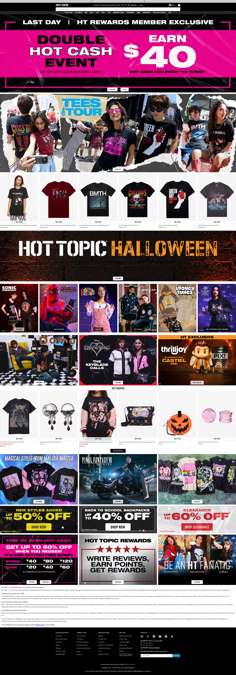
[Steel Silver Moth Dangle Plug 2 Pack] (59, 415)
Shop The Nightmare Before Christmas (217, 329)
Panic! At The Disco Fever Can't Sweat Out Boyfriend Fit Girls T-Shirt (58, 225)
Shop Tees (118, 169)
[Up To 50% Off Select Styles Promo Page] (39, 519)
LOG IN (124, 89)
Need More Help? (60, 654)
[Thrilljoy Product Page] (197, 360)
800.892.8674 (138, 671)
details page (40, 625)
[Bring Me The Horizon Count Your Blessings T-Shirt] (98, 199)
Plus (97, 13)
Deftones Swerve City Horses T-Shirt (208, 225)
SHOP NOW (112, 89)
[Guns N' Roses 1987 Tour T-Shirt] (138, 199)
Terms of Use (123, 645)
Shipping (58, 648)
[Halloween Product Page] (118, 256)
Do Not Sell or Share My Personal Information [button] (126, 654)
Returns (58, 645)
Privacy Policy (123, 639)
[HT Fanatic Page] (197, 560)
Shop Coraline (138, 329)
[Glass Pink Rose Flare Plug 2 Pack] (217, 415)
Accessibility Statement (126, 648)
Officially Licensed (103, 654)
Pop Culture (68, 13)
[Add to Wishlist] (36, 175)
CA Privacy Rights (124, 642)
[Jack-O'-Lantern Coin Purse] (177, 415)
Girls (91, 13)
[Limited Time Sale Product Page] (118, 53)
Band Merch (146, 13)
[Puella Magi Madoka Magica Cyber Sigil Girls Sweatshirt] (98, 415)
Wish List (79, 654)
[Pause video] (160, 383)
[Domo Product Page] (39, 360)
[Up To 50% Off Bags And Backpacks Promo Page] (118, 519)
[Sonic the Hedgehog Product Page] (19, 308)
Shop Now (124, 1)
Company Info (102, 639)
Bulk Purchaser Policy (125, 636)
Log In (141, 5)
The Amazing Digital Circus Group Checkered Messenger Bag (137, 442)
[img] (142, 636)
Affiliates (100, 636)
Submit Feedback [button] (154, 648)
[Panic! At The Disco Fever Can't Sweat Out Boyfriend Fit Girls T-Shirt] (59, 199)
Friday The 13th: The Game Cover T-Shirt (12, 442)
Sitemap (121, 651)
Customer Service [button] (62, 633)
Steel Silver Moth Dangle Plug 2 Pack (51, 442)
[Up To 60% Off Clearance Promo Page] (197, 519)
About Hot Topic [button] (104, 633)
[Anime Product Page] (39, 479)
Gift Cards (58, 642)
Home (138, 13)
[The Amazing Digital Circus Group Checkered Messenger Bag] (138, 415)
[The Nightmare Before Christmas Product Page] (217, 308)
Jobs (99, 651)
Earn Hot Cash (81, 636)
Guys (103, 13)
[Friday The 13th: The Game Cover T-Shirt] (19, 415)
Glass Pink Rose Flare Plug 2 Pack (208, 442)
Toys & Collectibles (159, 13)
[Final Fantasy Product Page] (118, 479)
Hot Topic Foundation (104, 648)
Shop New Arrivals (118, 451)
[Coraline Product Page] (138, 308)
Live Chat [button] (159, 641)
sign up (176, 655)
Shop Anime (39, 502)
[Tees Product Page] (197, 479)
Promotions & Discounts (84, 648)
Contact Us (59, 636)
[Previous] (91, 1)
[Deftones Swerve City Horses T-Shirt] (217, 199)
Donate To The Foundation (105, 645)
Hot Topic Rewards (82, 645)
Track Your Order (60, 651)
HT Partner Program (82, 642)
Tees (108, 13)
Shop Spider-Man (59, 329)
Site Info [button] (122, 633)
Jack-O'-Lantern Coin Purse (167, 442)
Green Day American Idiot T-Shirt (168, 225)
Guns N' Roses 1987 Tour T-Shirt (128, 225)
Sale (169, 13)
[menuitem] (179, 5)
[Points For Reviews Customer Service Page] (118, 560)
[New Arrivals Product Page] (39, 560)
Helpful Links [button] (81, 633)
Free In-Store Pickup (61, 639)
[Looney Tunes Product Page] (177, 308)
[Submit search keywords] (57, 9)
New (86, 13)
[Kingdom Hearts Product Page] (118, 360)
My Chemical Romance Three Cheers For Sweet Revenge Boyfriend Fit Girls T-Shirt (19, 225)
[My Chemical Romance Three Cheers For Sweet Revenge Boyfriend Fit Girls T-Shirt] (19, 199)
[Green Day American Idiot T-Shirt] (177, 199)
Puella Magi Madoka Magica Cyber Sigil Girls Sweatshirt (96, 442)
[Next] (144, 1)
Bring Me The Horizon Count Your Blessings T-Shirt (94, 225)
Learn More (45, 582)
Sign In (79, 651)
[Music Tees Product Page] (118, 133)
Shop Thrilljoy (197, 383)
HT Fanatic (80, 639)
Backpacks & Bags (118, 13)
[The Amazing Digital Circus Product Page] (98, 308)
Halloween (78, 13)
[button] (172, 5)
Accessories (130, 13)
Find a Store (101, 642)
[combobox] (118, 9)
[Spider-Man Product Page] (59, 308)
